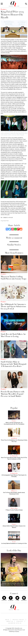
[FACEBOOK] (11, 598)
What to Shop (14, 508)
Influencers (14, 491)
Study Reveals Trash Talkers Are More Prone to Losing (13, 335)
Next (25, 570)
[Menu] (2, 4)
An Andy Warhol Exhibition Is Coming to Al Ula (14, 543)
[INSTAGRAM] (24, 598)
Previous (3, 570)
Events (14, 541)
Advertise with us (14, 623)
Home (7, 619)
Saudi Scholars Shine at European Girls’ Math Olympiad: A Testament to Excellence (13, 364)
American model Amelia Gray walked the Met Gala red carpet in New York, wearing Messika (13, 584)
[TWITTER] (17, 598)
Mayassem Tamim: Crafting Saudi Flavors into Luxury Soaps (13, 277)
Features (3, 274)
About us (9, 621)
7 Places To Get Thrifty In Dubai (14, 510)
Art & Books (14, 438)
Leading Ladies (14, 456)
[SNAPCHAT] (4, 598)
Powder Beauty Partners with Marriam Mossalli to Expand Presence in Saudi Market (12, 394)
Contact (19, 621)
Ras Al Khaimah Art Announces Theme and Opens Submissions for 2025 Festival (13, 306)
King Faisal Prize (5, 220)
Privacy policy (18, 619)
